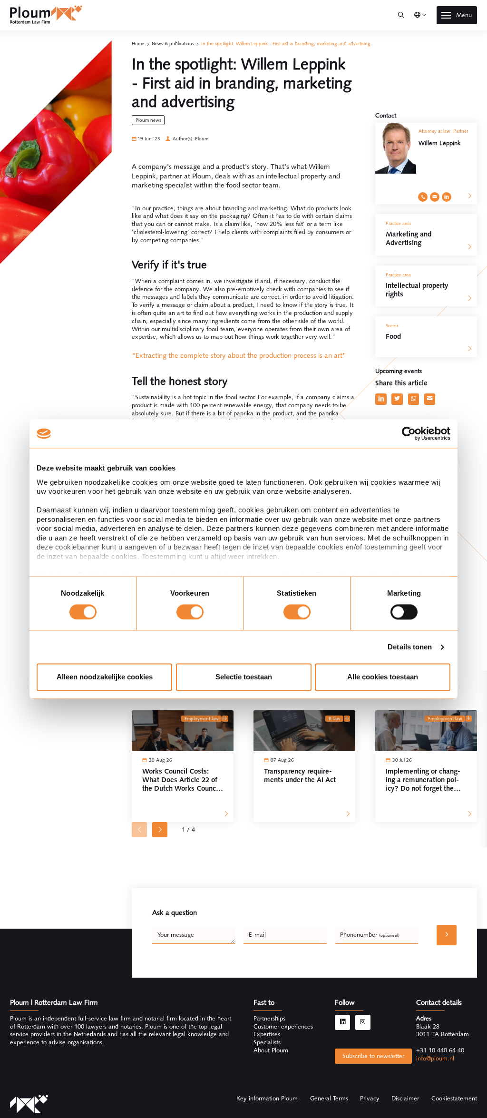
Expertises (266, 1034)
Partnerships (269, 1018)
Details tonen (410, 647)
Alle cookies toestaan (382, 677)
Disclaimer (405, 1098)
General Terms (329, 1098)
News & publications (173, 43)
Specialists (267, 1042)
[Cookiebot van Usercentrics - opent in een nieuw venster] (408, 433)
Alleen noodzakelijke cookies (105, 677)
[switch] (190, 611)
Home (138, 43)
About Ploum (270, 1050)
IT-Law (335, 719)
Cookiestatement (454, 1098)
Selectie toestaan (243, 677)
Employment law (202, 719)
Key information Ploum (267, 1098)
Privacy (370, 1098)
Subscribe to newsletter (373, 1056)
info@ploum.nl (435, 1058)
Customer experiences (283, 1026)
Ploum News (148, 120)
